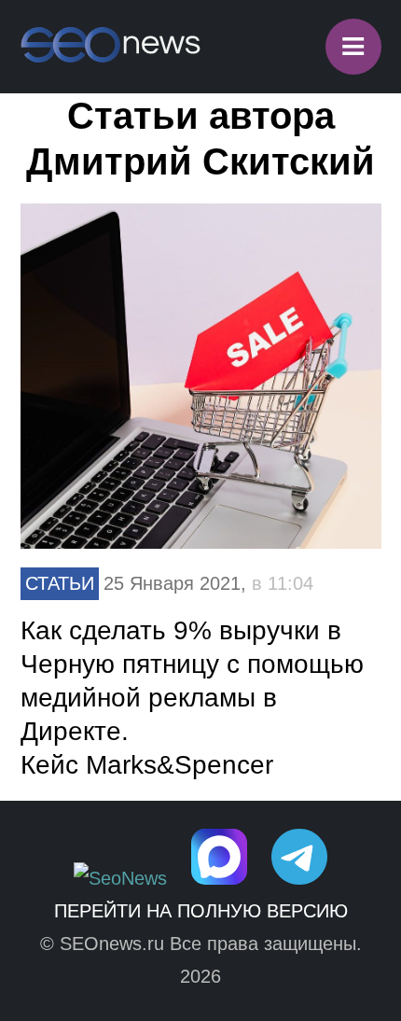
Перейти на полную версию (201, 911)
